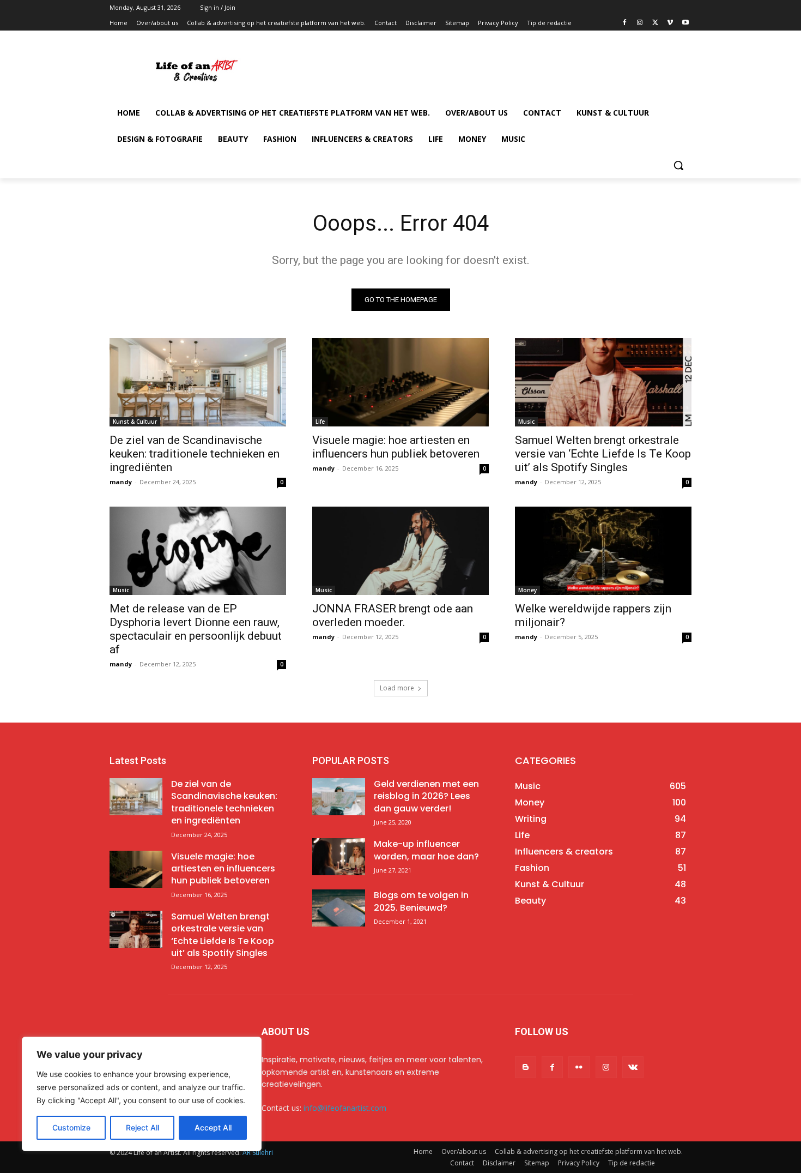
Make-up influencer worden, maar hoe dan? (426, 850)
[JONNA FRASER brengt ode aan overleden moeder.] (400, 551)
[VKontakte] (633, 1067)
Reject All (142, 1127)
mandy (121, 482)
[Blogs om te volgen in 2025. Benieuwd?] (338, 908)
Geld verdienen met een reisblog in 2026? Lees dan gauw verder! (426, 796)
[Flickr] (579, 1067)
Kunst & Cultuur (135, 421)
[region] (142, 1094)
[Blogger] (525, 1067)
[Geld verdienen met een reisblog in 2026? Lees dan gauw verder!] (338, 796)
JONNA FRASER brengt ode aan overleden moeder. (392, 615)
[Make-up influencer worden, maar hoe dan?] (338, 856)
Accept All (213, 1127)
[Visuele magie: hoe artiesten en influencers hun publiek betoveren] (400, 382)
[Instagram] (640, 23)
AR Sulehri (257, 1152)
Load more (397, 688)
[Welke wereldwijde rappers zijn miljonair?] (603, 551)
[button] (678, 165)
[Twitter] (655, 23)
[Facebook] (624, 23)
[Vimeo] (670, 23)
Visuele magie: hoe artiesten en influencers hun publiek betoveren (396, 447)
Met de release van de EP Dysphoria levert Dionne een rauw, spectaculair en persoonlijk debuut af (196, 629)
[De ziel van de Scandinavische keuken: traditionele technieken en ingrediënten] (198, 382)
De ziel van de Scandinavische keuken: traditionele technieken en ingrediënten (195, 454)
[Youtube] (685, 23)
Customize (71, 1127)
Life (320, 421)
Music (526, 421)
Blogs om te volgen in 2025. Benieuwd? (421, 901)
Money (527, 590)
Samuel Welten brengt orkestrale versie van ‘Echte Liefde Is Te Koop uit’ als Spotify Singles (603, 454)
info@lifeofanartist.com (345, 1108)
